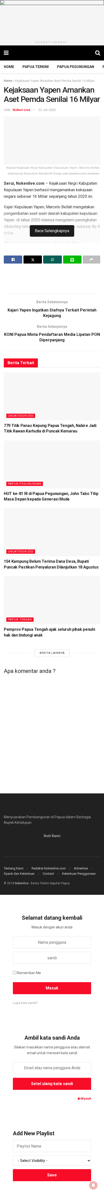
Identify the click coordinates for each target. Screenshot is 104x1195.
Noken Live (21, 110)
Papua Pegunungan (75, 67)
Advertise (81, 868)
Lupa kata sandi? (25, 1003)
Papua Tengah (20, 619)
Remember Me (29, 973)
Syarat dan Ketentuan (19, 873)
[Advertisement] (52, 278)
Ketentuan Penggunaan (79, 873)
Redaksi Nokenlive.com (49, 868)
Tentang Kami (13, 868)
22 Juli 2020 (47, 110)
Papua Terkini (35, 67)
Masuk (85, 1098)
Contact (48, 873)
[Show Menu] (6, 52)
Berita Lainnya (52, 653)
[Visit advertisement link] (52, 19)
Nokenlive (22, 883)
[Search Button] (97, 52)
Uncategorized (21, 415)
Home (9, 67)
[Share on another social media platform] (91, 260)
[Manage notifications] (93, 1185)
